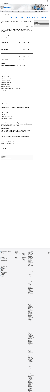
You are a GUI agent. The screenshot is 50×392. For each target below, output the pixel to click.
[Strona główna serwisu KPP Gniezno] (43, 5)
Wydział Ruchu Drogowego (10, 14)
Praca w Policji (37, 250)
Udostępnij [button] (3, 158)
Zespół (16, 255)
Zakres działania (3, 255)
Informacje (36, 22)
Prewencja (16, 250)
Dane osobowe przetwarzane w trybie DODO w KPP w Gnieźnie (30, 253)
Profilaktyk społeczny (16, 258)
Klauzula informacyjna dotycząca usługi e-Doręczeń (30, 383)
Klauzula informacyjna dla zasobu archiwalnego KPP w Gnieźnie (30, 312)
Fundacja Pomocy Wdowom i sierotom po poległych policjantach (4, 273)
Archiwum (9, 252)
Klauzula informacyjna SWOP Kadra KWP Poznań (30, 387)
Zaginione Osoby (3, 256)
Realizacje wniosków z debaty (4, 267)
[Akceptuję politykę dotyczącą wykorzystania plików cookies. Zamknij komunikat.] (47, 1)
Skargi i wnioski (3, 265)
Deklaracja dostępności (2, 276)
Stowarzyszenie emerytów (3, 264)
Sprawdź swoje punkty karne (39, 26)
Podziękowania (17, 256)
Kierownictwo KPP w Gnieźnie (4, 252)
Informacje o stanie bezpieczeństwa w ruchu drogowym (23, 14)
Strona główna (3, 14)
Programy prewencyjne (17, 252)
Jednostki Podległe (3, 254)
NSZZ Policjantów (3, 262)
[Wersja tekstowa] (47, 5)
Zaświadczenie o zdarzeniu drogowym (24, 254)
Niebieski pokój (17, 254)
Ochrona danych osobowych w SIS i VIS (31, 272)
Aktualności (10, 250)
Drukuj (32, 26)
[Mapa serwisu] (45, 5)
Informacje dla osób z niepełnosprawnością (4, 260)
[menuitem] (3, 11)
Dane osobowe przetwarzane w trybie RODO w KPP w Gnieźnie (30, 257)
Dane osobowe (30, 250)
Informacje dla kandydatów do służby (3, 270)
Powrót (27, 26)
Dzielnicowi (43, 250)
